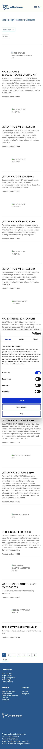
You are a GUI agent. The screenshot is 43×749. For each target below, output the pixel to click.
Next (5, 660)
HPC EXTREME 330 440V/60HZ (18, 318)
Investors (5, 700)
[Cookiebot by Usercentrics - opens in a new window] (32, 333)
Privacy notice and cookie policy (14, 734)
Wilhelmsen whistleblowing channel (15, 741)
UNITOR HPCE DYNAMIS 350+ (18, 472)
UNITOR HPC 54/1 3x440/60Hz (18, 221)
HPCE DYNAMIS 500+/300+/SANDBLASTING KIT (19, 73)
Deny (21, 414)
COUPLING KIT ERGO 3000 (16, 532)
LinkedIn (25, 692)
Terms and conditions (10, 739)
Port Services (7, 674)
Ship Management (9, 678)
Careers (5, 698)
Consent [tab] (8, 339)
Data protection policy (10, 736)
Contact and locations (10, 696)
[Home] (12, 7)
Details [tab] (21, 339)
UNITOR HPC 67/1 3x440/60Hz (18, 126)
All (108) (5, 36)
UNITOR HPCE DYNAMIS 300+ (18, 420)
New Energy (6, 680)
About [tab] (35, 339)
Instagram (25, 694)
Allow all (21, 400)
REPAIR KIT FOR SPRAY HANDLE (19, 627)
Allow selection (21, 407)
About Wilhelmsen (9, 692)
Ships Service (7, 676)
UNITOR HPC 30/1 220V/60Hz (18, 176)
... (29, 655)
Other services (7, 682)
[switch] (38, 379)
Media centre (7, 694)
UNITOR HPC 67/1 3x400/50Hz (18, 268)
